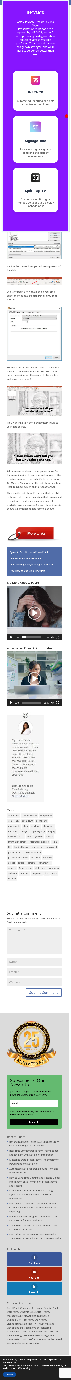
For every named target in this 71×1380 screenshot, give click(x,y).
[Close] (66, 116)
